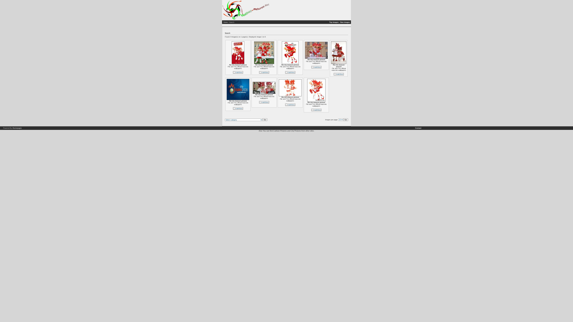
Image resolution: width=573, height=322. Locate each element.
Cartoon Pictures (280, 131)
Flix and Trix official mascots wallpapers (238, 67)
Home (225, 22)
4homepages (17, 128)
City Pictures (296, 131)
